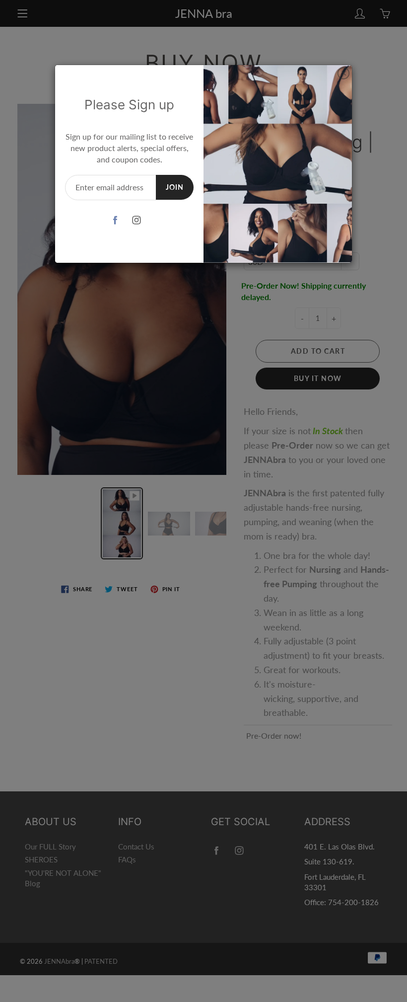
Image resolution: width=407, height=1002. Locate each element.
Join (175, 187)
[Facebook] (115, 220)
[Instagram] (136, 220)
